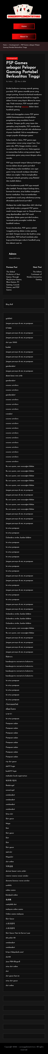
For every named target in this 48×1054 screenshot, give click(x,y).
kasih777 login (11, 771)
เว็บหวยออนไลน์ (12, 704)
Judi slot (9, 852)
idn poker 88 (10, 938)
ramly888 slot (11, 904)
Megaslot (9, 857)
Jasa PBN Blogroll (13, 962)
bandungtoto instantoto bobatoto (19, 661)
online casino (11, 890)
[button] (14, 258)
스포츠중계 (10, 923)
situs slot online (12, 966)
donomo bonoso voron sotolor (18, 881)
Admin (12, 254)
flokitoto (9, 657)
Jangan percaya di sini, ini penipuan (19, 323)
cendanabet (10, 795)
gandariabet (10, 366)
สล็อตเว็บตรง (11, 709)
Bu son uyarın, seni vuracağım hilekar (20, 466)
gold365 (9, 318)
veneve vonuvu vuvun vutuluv (17, 876)
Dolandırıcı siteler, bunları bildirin (18, 537)
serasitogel (10, 790)
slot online (10, 861)
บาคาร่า (9, 714)
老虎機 (8, 900)
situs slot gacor (12, 981)
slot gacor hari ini (12, 976)
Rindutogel (10, 785)
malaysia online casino (14, 909)
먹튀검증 (9, 866)
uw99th (9, 885)
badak (8, 347)
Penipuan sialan (12, 723)
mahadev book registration (16, 776)
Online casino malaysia (15, 914)
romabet (9, 414)
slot (7, 971)
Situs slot (9, 814)
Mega (8, 823)
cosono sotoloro (12, 385)
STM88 (9, 328)
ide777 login (10, 766)
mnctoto (25, 107)
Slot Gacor (10, 919)
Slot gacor (10, 819)
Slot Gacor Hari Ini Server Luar (18, 933)
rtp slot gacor (11, 761)
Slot (7, 828)
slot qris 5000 (11, 342)
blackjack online (12, 895)
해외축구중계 (11, 780)
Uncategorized (12, 58)
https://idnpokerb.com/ (15, 952)
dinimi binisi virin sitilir (14, 376)
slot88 (8, 957)
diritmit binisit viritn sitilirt (16, 871)
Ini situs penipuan (12, 528)
